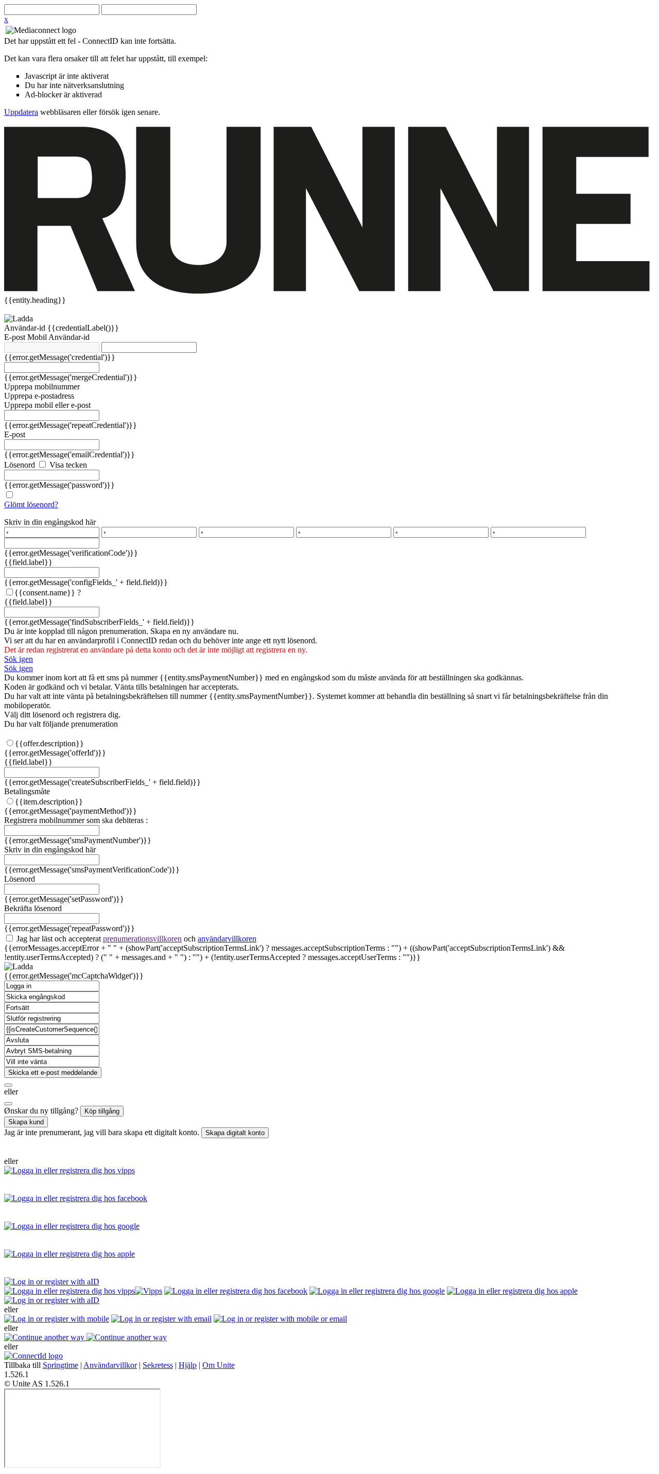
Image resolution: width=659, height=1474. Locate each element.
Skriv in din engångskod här (50, 522)
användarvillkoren (227, 938)
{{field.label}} (28, 562)
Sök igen (18, 659)
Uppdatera (21, 112)
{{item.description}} (49, 801)
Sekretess (158, 1365)
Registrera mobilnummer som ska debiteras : (76, 820)
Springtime (60, 1365)
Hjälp (188, 1365)
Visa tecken (67, 464)
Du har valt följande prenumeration (61, 723)
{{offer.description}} (49, 743)
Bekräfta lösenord (33, 908)
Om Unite (218, 1365)
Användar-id (25, 327)
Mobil (37, 337)
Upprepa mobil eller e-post (47, 405)
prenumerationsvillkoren (142, 938)
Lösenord (19, 464)
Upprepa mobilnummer (42, 386)
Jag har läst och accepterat (135, 938)
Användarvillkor (110, 1365)
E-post (15, 337)
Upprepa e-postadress (39, 395)
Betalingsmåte (27, 791)
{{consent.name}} (44, 592)
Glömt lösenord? (31, 504)
